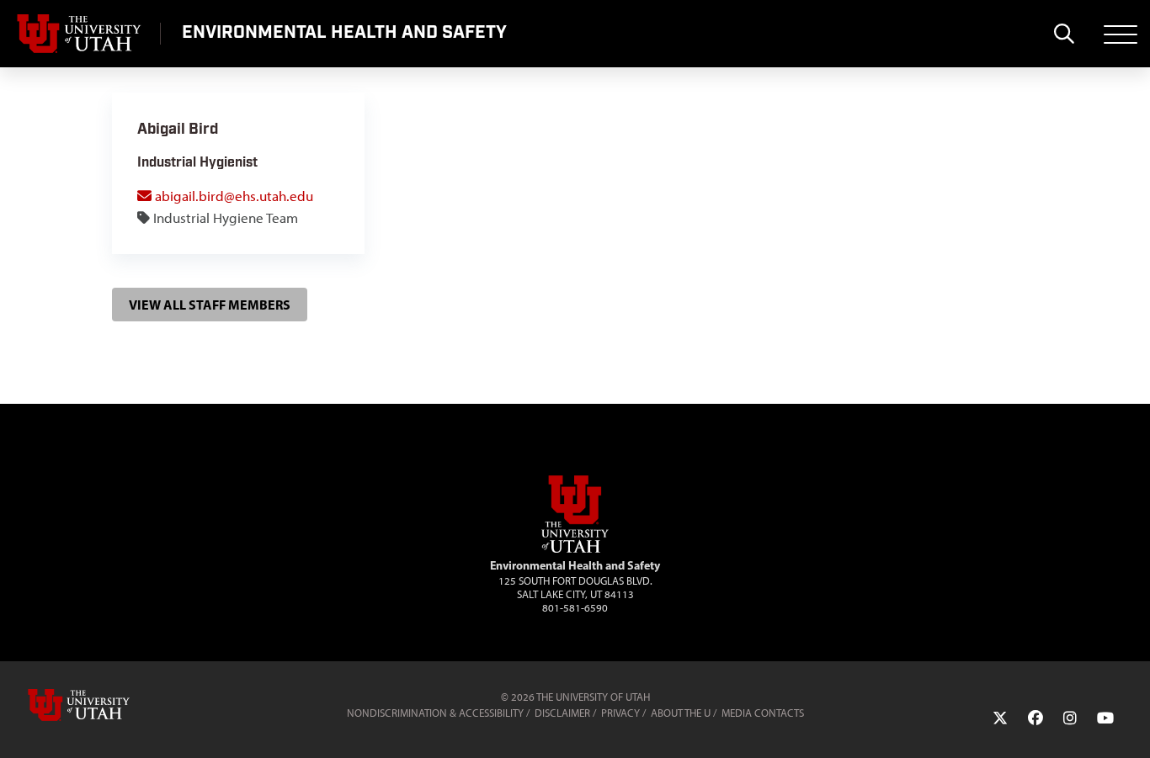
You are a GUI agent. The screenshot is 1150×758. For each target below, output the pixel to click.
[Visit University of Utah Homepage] (80, 34)
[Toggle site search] (1063, 33)
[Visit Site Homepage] (575, 549)
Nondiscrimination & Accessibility (435, 713)
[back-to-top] (1130, 725)
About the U (681, 713)
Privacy (620, 713)
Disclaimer (562, 713)
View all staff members (209, 304)
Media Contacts (762, 713)
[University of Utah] (103, 705)
